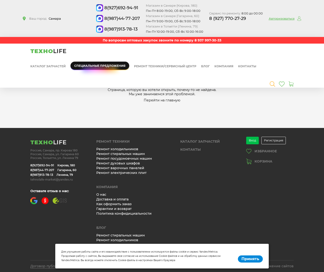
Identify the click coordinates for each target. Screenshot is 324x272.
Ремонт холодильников (117, 149)
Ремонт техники (113, 141)
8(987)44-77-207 (122, 18)
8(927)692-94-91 (121, 7)
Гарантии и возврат (114, 209)
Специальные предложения (99, 66)
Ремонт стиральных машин (120, 154)
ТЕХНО (48, 51)
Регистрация (273, 140)
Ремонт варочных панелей (120, 168)
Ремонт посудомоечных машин (124, 158)
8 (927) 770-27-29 (227, 18)
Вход (252, 140)
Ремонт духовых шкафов (118, 163)
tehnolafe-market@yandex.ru (51, 179)
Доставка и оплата (112, 199)
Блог (205, 66)
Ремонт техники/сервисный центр (165, 66)
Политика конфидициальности (124, 213)
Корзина (263, 161)
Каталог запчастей (48, 66)
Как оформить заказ (114, 204)
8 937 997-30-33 (207, 40)
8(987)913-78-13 (121, 29)
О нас (101, 194)
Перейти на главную (162, 100)
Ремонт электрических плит (121, 173)
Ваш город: (45, 18)
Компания (223, 66)
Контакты (247, 66)
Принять (250, 259)
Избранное (266, 151)
